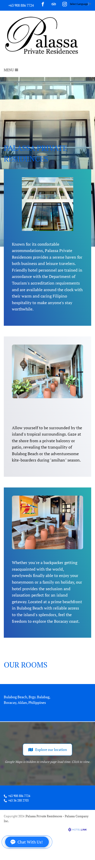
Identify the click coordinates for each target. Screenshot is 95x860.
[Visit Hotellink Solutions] (79, 830)
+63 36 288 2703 (18, 800)
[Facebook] (43, 4)
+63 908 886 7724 (21, 5)
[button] (27, 842)
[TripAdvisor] (54, 4)
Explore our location (51, 749)
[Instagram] (65, 4)
